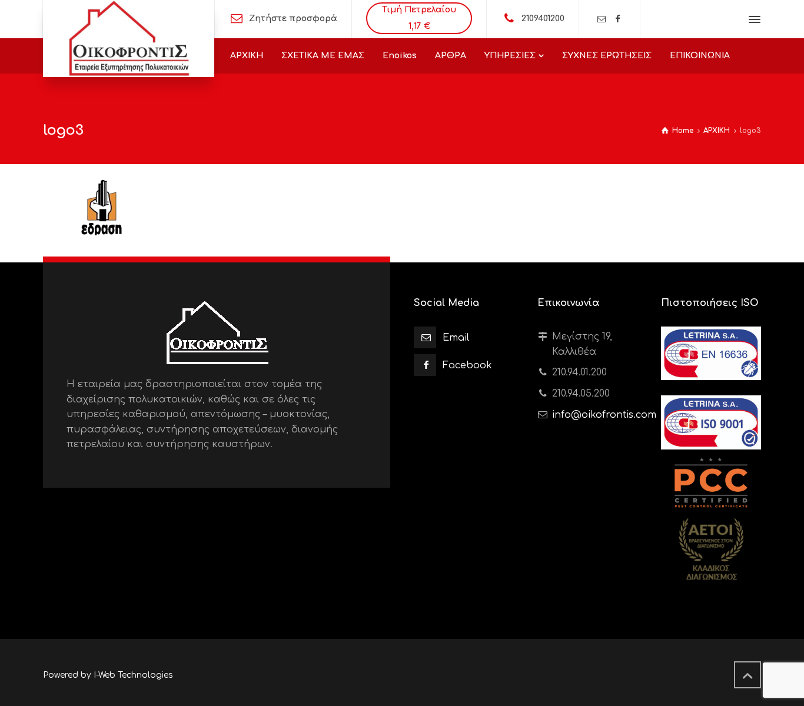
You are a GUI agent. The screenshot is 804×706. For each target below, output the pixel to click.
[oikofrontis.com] (129, 38)
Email (456, 337)
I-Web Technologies (133, 675)
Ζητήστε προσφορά (293, 18)
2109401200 (542, 18)
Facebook (467, 365)
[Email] (601, 19)
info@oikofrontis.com (604, 414)
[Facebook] (618, 19)
